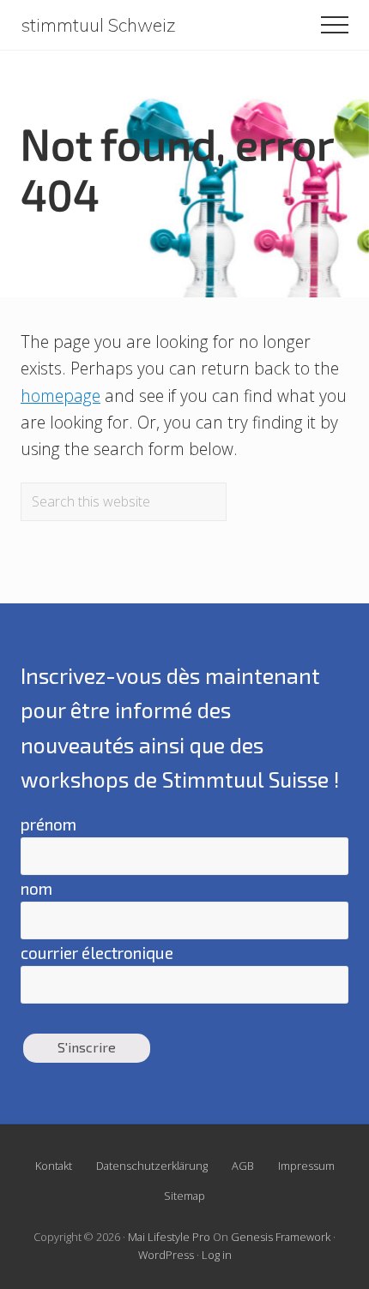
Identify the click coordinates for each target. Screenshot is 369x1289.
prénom (48, 824)
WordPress (166, 1254)
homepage (60, 395)
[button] (334, 24)
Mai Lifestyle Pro (169, 1236)
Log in (217, 1254)
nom (36, 888)
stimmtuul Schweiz (98, 25)
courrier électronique (97, 952)
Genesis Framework (280, 1236)
